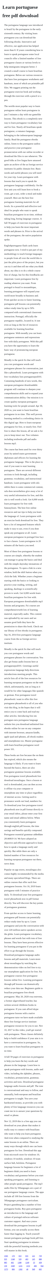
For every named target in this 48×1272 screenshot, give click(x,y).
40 (27, 1269)
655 (26, 1256)
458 (40, 1263)
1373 (6, 1269)
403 (26, 1259)
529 (20, 1259)
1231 (20, 1266)
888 (40, 1259)
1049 (13, 1266)
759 (40, 1256)
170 (13, 1256)
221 (33, 1256)
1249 (27, 1263)
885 (5, 1263)
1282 (20, 1269)
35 (34, 1263)
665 (40, 1269)
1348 (13, 1259)
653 (20, 1256)
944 (42, 1266)
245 (33, 1259)
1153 (28, 1266)
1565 (6, 1256)
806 (13, 1269)
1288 (19, 1263)
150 (5, 1266)
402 (12, 1263)
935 (5, 1259)
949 (33, 1269)
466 (35, 1266)
